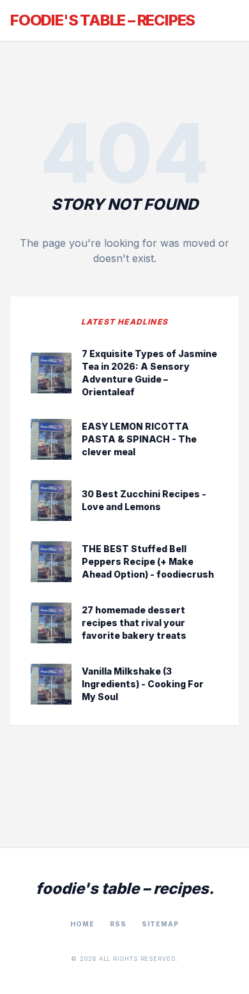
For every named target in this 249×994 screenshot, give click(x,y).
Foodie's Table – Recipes (102, 20)
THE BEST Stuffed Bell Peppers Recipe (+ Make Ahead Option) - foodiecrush (148, 561)
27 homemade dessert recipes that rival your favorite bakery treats (134, 622)
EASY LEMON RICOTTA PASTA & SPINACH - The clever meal (139, 439)
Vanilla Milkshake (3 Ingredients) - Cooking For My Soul (143, 684)
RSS (118, 924)
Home (82, 924)
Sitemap (160, 924)
